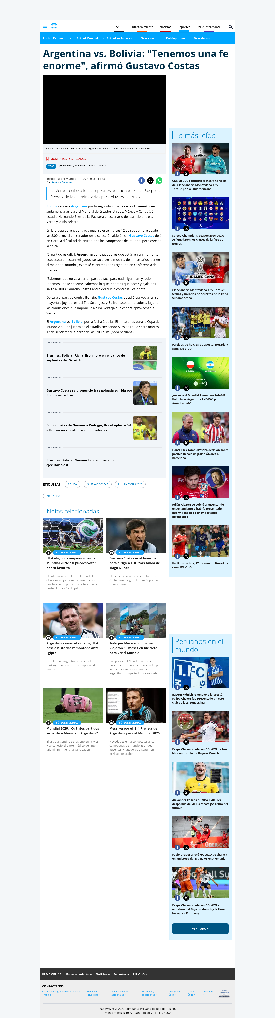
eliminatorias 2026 (130, 484)
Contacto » (208, 993)
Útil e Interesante (209, 27)
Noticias (165, 27)
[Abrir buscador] (230, 27)
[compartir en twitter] (150, 180)
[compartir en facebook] (141, 180)
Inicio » (51, 179)
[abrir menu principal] (45, 26)
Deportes (184, 27)
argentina (53, 496)
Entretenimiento (142, 27)
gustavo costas (97, 484)
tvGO (119, 27)
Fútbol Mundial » (68, 179)
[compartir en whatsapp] (159, 180)
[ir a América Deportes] (54, 26)
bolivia (72, 484)
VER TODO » (200, 928)
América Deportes (62, 182)
